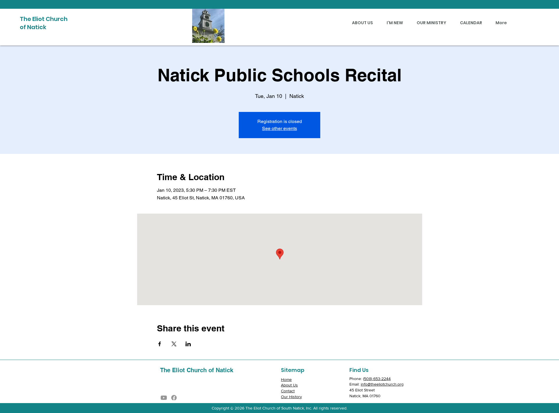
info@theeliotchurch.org (382, 384)
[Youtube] (163, 397)
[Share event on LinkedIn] (188, 344)
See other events (279, 128)
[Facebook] (174, 397)
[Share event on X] (174, 344)
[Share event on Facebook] (159, 344)
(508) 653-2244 (377, 378)
